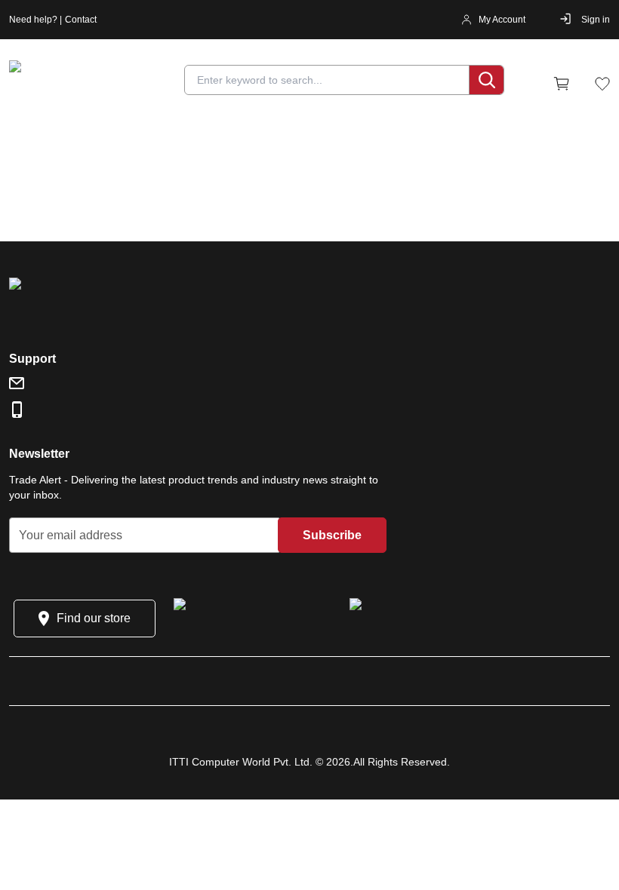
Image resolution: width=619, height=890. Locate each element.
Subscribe (332, 535)
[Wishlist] (602, 84)
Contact (81, 19)
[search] (486, 80)
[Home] (99, 83)
